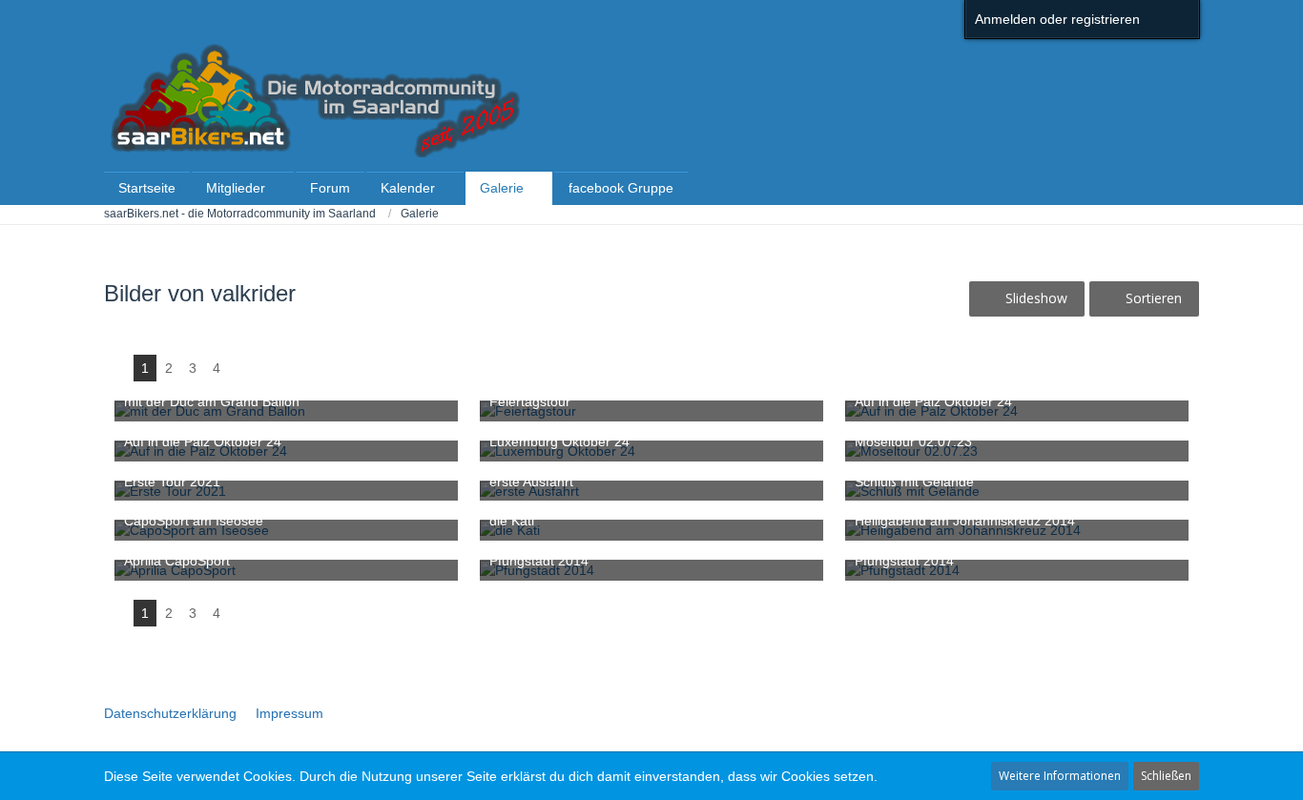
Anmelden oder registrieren (1057, 19)
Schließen (1166, 776)
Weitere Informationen (1060, 776)
